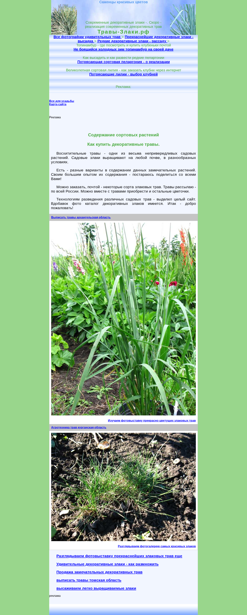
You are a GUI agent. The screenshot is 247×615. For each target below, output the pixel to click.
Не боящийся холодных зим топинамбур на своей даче (123, 49)
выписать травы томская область (88, 580)
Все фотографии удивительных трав (88, 37)
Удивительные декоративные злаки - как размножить (107, 564)
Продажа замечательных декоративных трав (99, 572)
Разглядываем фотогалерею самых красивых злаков (157, 546)
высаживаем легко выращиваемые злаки (96, 588)
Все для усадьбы (61, 101)
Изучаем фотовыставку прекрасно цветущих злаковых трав (152, 420)
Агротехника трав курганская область (78, 427)
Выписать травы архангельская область (81, 217)
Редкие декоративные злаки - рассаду (132, 41)
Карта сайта (57, 104)
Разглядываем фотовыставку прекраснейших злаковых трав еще (119, 556)
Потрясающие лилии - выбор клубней (123, 74)
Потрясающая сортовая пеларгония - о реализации (123, 62)
